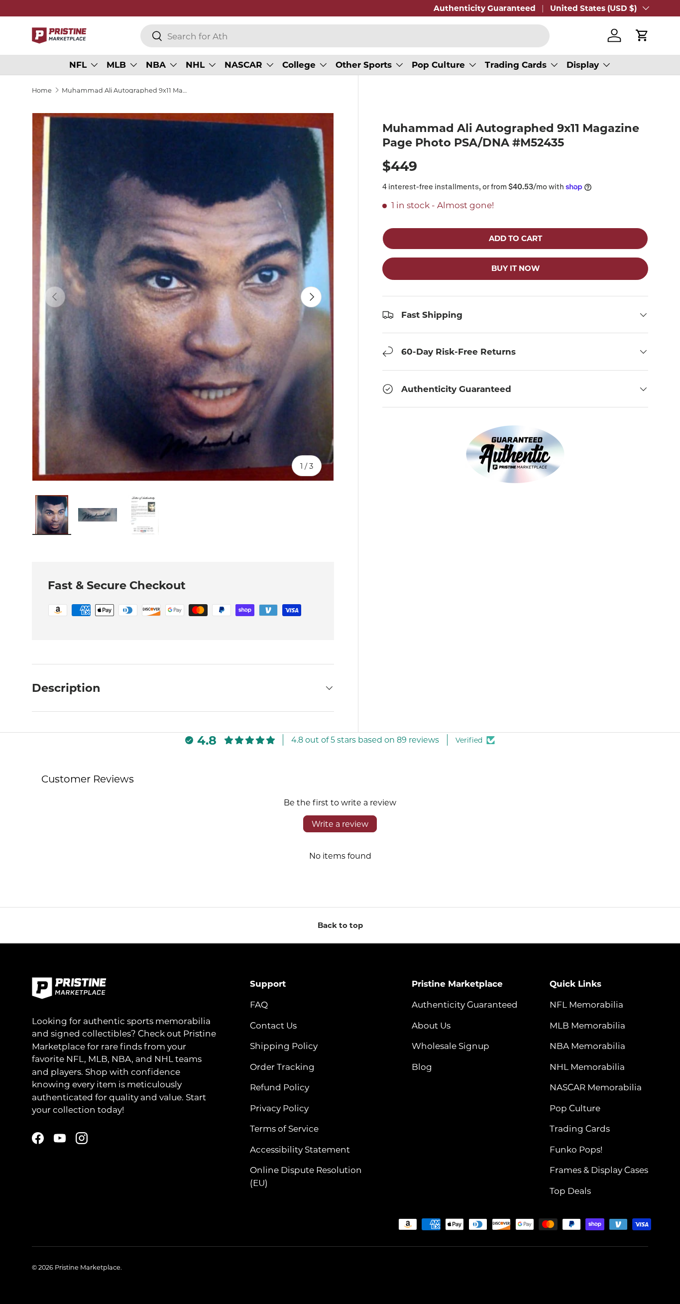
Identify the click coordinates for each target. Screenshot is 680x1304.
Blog (422, 1066)
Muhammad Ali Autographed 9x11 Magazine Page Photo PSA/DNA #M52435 (125, 90)
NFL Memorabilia (586, 1004)
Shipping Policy (284, 1046)
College (299, 64)
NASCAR (243, 64)
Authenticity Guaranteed (485, 8)
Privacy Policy (279, 1107)
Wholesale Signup (450, 1046)
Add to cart (515, 238)
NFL (78, 64)
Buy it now (515, 268)
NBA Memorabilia (587, 1046)
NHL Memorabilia (587, 1066)
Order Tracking (282, 1066)
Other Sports (364, 64)
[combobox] (345, 35)
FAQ (259, 1004)
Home (42, 90)
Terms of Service (284, 1128)
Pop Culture (438, 64)
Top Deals (570, 1190)
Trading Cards (516, 64)
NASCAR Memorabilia (596, 1087)
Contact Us (273, 1025)
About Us (431, 1025)
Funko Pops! (576, 1149)
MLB (116, 64)
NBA (156, 64)
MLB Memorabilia (587, 1025)
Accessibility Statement (300, 1149)
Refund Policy (279, 1087)
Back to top (340, 925)
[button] (642, 35)
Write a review (340, 823)
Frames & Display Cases (599, 1170)
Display (583, 64)
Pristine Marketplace (87, 1267)
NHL (195, 64)
